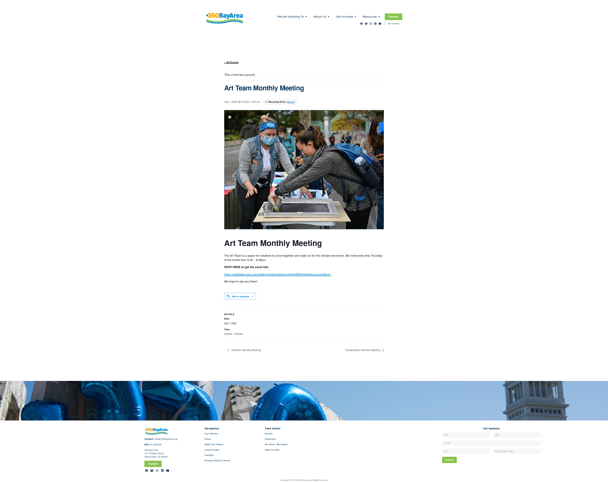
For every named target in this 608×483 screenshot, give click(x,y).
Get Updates (393, 23)
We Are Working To (290, 16)
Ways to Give (272, 449)
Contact (209, 455)
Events (268, 433)
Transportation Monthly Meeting (363, 350)
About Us (319, 16)
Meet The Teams (214, 444)
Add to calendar (240, 296)
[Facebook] (362, 23)
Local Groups (212, 449)
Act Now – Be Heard (276, 444)
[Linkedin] (375, 23)
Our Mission (211, 433)
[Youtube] (380, 23)
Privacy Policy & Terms (217, 460)
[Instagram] (371, 23)
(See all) (290, 101)
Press (208, 439)
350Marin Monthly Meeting (246, 350)
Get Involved (344, 16)
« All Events (231, 62)
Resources (370, 16)
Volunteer (270, 439)
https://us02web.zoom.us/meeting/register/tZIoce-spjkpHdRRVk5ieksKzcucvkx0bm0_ (278, 274)
